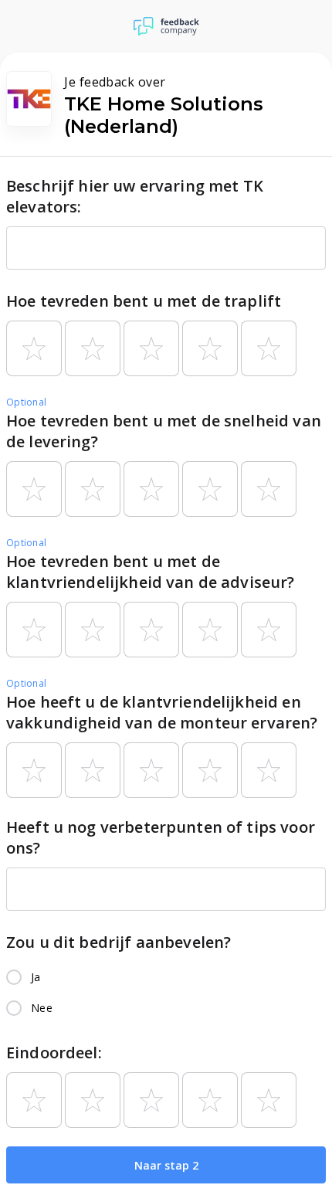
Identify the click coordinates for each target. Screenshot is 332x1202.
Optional (26, 402)
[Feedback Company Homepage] (166, 26)
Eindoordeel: (54, 1052)
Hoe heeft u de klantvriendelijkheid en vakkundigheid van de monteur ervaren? (162, 712)
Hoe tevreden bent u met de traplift (143, 300)
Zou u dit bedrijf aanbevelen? (118, 942)
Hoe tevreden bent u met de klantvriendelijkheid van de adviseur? (150, 572)
